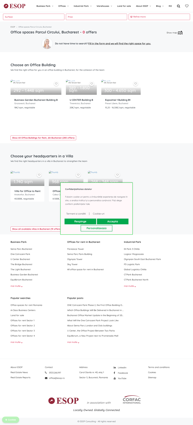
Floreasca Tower (75, 249)
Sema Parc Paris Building (79, 254)
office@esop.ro (57, 378)
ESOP (13, 27)
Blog (158, 6)
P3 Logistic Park (132, 264)
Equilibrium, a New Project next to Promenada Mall (92, 335)
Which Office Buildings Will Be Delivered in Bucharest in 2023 (95, 310)
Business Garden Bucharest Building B (36, 99)
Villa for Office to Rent (27, 191)
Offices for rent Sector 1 (22, 320)
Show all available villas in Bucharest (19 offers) (36, 229)
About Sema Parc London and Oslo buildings (89, 325)
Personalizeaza (96, 228)
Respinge (80, 221)
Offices (62, 6)
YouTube (121, 378)
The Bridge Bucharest (21, 264)
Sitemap (152, 377)
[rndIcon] (56, 83)
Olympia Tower (74, 259)
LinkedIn (121, 367)
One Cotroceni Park (20, 254)
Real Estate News (19, 372)
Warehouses (103, 6)
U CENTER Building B (81, 99)
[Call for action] (47, 43)
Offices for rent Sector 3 (23, 330)
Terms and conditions (159, 367)
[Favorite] (187, 6)
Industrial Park (81, 6)
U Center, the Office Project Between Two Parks (91, 330)
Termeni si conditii (76, 213)
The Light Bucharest (21, 269)
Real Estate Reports (20, 377)
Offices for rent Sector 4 (23, 335)
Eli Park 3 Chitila (132, 249)
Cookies (152, 372)
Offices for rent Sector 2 (23, 325)
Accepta (112, 221)
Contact (49, 367)
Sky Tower (72, 264)
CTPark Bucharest (133, 274)
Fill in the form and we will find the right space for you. (119, 43)
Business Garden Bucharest (24, 274)
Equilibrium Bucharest (21, 279)
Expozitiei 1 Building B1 (117, 99)
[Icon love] (56, 84)
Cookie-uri (98, 213)
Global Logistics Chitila (135, 269)
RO (170, 6)
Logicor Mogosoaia (134, 254)
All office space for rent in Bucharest (85, 269)
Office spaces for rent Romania (26, 305)
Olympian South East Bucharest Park (142, 259)
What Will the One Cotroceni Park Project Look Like (93, 320)
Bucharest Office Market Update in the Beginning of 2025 (95, 315)
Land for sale (124, 6)
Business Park (43, 6)
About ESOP (142, 6)
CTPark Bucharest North (136, 279)
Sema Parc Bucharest (21, 249)
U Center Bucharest (20, 259)
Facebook (122, 373)
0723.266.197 (55, 372)
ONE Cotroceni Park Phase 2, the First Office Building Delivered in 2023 (95, 305)
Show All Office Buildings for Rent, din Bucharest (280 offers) (43, 137)
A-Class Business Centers (23, 310)
